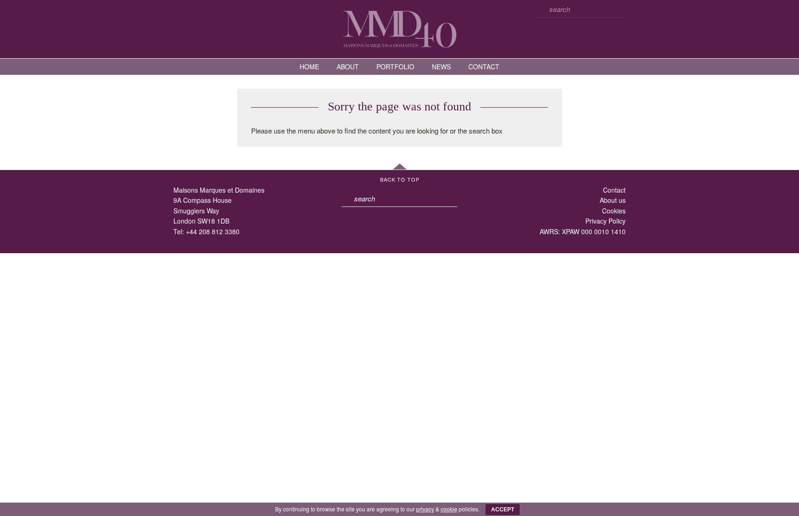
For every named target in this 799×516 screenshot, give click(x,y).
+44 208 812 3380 (213, 231)
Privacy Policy (605, 220)
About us (613, 200)
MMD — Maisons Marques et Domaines (399, 28)
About (348, 66)
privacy (425, 509)
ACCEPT (502, 509)
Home (309, 66)
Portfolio (395, 66)
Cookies (614, 210)
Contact (483, 66)
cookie (449, 509)
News (441, 66)
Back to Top (399, 179)
